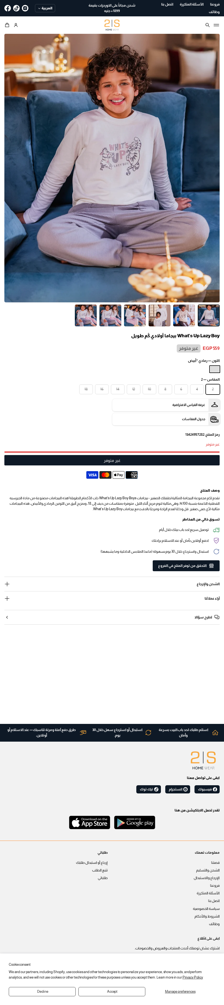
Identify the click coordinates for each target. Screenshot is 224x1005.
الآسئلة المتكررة (208, 893)
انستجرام (175, 789)
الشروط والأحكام (207, 916)
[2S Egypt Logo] (203, 760)
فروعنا (215, 885)
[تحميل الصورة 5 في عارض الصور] (110, 315)
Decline (42, 992)
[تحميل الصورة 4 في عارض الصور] (135, 315)
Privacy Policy (192, 977)
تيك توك (146, 789)
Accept (112, 992)
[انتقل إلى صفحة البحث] (207, 25)
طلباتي (103, 878)
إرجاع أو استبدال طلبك (92, 863)
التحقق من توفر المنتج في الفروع (182, 566)
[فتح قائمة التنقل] (216, 25)
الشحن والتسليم (208, 870)
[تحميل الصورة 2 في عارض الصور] (184, 315)
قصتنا (215, 863)
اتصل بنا (214, 901)
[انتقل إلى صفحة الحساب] (15, 25)
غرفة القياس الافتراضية (188, 405)
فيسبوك (205, 789)
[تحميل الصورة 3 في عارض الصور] (159, 315)
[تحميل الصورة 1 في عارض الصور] (209, 315)
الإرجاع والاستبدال (207, 878)
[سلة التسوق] (7, 25)
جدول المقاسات (193, 419)
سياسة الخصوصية (206, 909)
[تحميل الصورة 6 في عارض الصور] (86, 315)
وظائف (214, 924)
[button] (7, 25)
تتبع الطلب (100, 870)
